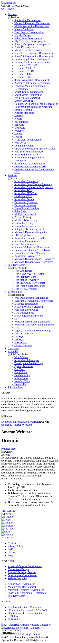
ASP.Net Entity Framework (28, 315)
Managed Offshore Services (28, 50)
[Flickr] (5, 531)
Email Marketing (23, 109)
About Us (13, 351)
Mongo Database (23, 345)
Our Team (19, 369)
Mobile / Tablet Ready (26, 220)
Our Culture (20, 372)
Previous (5, 448)
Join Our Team (22, 381)
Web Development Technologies (31, 297)
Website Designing (17, 578)
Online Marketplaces (25, 226)
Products (12, 175)
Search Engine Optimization (29, 91)
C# (16, 318)
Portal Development (24, 47)
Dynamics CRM (22, 77)
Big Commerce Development (29, 41)
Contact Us (20, 384)
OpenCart (19, 127)
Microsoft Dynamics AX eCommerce (33, 262)
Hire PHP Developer (25, 276)
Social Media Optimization (28, 94)
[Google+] (7, 522)
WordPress (20, 130)
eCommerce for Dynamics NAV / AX (27, 610)
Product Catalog (22, 217)
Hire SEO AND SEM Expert (29, 282)
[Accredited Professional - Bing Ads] (20, 627)
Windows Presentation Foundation (32, 321)
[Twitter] (6, 519)
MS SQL (19, 339)
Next (13, 448)
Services (12, 14)
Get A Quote (7, 8)
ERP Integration (22, 235)
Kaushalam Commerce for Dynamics (33, 187)
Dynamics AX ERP (24, 68)
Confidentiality (22, 375)
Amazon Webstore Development (25, 566)
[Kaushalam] (8, 2)
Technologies (15, 291)
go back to (16, 424)
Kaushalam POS (23, 190)
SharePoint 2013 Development (30, 163)
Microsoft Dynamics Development (32, 23)
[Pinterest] (7, 525)
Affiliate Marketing (24, 112)
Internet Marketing (24, 29)
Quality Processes (23, 366)
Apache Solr (20, 342)
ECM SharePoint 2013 (26, 154)
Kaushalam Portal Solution (28, 139)
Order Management (24, 244)
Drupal (18, 133)
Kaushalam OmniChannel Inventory (33, 184)
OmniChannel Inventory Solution (25, 613)
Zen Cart (19, 124)
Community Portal (23, 145)
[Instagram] (7, 534)
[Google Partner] (31, 634)
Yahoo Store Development (28, 38)
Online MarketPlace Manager (29, 253)
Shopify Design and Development (32, 44)
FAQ (10, 549)
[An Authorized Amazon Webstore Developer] (25, 624)
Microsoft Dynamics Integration (30, 232)
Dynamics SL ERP (24, 74)
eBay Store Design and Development (33, 53)
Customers (13, 348)
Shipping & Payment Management (32, 247)
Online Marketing (23, 223)
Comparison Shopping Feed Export (32, 250)
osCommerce (21, 121)
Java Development (24, 312)
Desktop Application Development (32, 62)
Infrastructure (21, 378)
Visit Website (8, 510)
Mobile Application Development (31, 26)
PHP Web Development (26, 309)
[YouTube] (7, 528)
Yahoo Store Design (18, 569)
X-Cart (18, 118)
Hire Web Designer (24, 270)
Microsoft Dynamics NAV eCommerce (34, 259)
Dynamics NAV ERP (25, 65)
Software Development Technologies (33, 300)
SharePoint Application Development (33, 56)
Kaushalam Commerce (26, 181)
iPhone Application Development (31, 80)
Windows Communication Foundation (34, 324)
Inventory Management (26, 241)
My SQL (19, 336)
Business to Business (25, 205)
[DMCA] (11, 634)
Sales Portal (20, 211)
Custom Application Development (32, 59)
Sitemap (12, 552)
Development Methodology (28, 363)
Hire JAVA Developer (25, 288)
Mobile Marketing (23, 100)
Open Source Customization (29, 32)
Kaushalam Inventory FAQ (28, 256)
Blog (10, 555)
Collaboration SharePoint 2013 (30, 166)
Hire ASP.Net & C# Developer (30, 273)
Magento (19, 115)
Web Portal (20, 142)
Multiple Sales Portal (25, 214)
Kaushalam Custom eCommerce (24, 607)
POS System (14, 619)
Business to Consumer (26, 202)
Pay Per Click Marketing (27, 97)
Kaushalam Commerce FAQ (29, 238)
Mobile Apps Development (22, 586)
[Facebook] (7, 516)
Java (16, 327)
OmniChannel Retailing (26, 208)
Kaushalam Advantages (26, 360)
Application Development (27, 20)
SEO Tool (13, 616)
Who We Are (21, 357)
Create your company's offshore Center (34, 148)
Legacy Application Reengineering (32, 330)
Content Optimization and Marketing (33, 106)
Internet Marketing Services (22, 572)
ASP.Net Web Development (28, 306)
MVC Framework (23, 333)
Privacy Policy (15, 546)
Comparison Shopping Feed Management (36, 103)
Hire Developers (16, 264)
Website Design (22, 35)
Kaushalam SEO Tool (25, 193)
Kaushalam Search (24, 199)
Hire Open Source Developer (29, 285)
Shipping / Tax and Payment (29, 229)
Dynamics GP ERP (24, 71)
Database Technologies (26, 303)
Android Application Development (32, 83)
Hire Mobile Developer (26, 279)
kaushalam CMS (23, 196)
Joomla (18, 136)
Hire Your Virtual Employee (28, 151)
